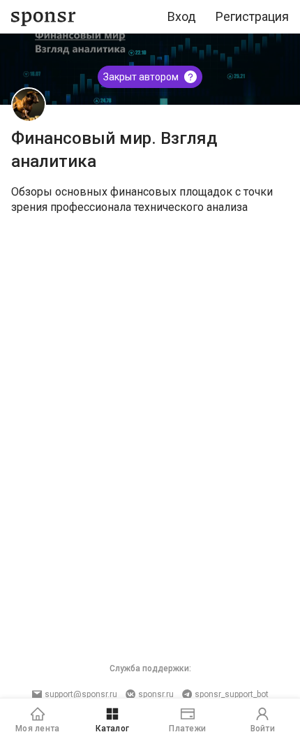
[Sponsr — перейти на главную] (43, 17)
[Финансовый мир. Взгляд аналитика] (28, 104)
